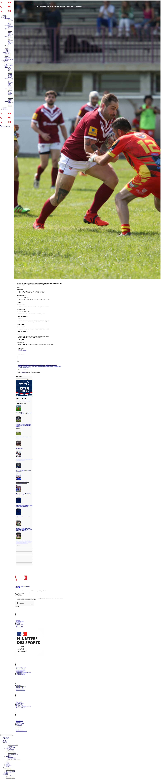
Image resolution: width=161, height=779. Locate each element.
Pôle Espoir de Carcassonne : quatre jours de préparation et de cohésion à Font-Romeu (24, 413)
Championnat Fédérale (21, 661)
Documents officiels (10, 32)
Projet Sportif (7, 36)
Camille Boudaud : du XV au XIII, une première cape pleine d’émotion (22, 483)
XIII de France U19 (9, 59)
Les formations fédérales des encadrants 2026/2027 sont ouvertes (23, 517)
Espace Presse (8, 50)
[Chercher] (12, 735)
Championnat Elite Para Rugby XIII (24, 663)
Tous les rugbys (9, 69)
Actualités (4, 16)
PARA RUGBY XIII (19, 448)
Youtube (25, 400)
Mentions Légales (19, 729)
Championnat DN (20, 662)
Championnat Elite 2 (21, 659)
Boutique (4, 108)
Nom (16, 593)
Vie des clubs (5, 61)
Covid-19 (18, 611)
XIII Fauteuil (10, 71)
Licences (18, 614)
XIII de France (8, 53)
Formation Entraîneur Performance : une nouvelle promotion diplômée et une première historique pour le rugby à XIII (24, 529)
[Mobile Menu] (0, 125)
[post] (18, 410)
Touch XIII (10, 75)
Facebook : (18, 400)
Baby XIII (10, 74)
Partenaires (7, 49)
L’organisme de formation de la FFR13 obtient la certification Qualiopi (24, 459)
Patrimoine (10, 22)
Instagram (29, 400)
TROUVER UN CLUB (5, 126)
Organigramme (11, 26)
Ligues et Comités (9, 24)
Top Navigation (6, 738)
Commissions (10, 27)
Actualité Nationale (32, 3)
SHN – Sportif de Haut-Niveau (10, 43)
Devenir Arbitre (9, 104)
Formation (10, 106)
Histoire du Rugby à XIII (10, 20)
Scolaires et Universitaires (10, 87)
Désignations (19, 613)
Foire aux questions (20, 715)
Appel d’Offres (20, 716)
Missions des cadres (12, 758)
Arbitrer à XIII (8, 101)
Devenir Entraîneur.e (10, 93)
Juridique (9, 35)
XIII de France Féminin (8, 55)
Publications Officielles (7, 29)
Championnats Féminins (21, 664)
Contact (6, 51)
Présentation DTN (11, 757)
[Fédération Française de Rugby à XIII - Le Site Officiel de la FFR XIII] (5, 9)
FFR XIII (4, 17)
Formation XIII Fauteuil (10, 97)
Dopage (6, 45)
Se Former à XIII (8, 89)
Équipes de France (6, 52)
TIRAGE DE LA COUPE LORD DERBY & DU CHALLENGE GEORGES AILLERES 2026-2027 (23, 425)
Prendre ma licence (9, 62)
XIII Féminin (10, 70)
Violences (7, 46)
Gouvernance (7, 25)
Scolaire (6, 48)
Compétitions (5, 60)
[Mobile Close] (1, 733)
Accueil (4, 15)
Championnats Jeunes (21, 665)
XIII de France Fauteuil (8, 58)
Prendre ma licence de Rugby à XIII (24, 698)
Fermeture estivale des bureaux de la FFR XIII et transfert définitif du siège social (24, 506)
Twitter (22, 400)
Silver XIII (10, 77)
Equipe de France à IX (21, 683)
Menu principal (6, 737)
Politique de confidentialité (21, 731)
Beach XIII (10, 76)
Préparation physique (10, 100)
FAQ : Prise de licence (21, 700)
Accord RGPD (18, 595)
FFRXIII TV (5, 109)
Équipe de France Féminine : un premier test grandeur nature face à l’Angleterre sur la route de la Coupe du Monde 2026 (24, 542)
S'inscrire (17, 606)
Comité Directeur (20, 713)
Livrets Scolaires (9, 85)
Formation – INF (20, 617)
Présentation (7, 18)
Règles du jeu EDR (9, 64)
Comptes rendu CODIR (10, 34)
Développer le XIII (9, 78)
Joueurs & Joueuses (10, 95)
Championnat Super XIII (21, 658)
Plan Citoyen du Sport (10, 83)
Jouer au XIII (7, 67)
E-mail (16, 594)
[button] (36, 356)
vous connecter (25, 372)
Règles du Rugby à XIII (10, 778)
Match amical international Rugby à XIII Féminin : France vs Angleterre (23, 494)
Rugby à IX (10, 73)
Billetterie (4, 107)
